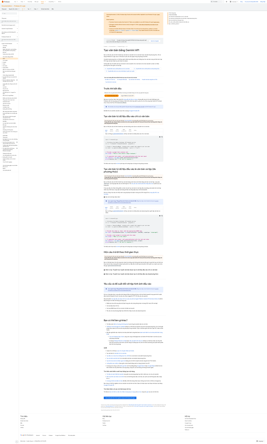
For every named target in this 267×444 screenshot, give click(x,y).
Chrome (44, 435)
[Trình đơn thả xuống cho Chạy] (24, 1)
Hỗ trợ (59, 1)
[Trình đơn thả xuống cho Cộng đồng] (55, 1)
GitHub (22, 427)
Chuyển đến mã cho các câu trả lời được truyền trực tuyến (120, 71)
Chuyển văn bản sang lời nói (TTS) (149, 79)
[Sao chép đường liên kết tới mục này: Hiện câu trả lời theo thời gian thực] (140, 252)
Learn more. (157, 22)
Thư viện (22, 425)
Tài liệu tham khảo (45, 9)
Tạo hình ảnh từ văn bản (110, 82)
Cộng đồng (51, 1)
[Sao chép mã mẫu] (162, 137)
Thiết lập (116, 326)
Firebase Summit (106, 420)
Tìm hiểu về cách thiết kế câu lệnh (115, 374)
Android (38, 435)
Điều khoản (22, 441)
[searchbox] (9, 13)
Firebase (105, 46)
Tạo (15, 1)
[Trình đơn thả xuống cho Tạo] (17, 1)
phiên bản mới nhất (140, 106)
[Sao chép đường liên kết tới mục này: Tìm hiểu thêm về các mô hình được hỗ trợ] (132, 389)
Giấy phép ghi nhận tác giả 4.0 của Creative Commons (140, 404)
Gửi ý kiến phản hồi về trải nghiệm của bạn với (120, 398)
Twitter (104, 423)
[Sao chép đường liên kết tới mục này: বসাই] (108, 348)
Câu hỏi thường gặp (189, 427)
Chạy (22, 1)
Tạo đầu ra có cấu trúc (110, 79)
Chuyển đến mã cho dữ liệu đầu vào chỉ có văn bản (117, 68)
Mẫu (53, 9)
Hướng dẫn (22, 418)
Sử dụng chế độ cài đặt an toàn (115, 381)
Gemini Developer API (112, 95)
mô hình (118, 163)
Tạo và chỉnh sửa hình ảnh (113, 358)
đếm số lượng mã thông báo (121, 324)
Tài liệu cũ (187, 429)
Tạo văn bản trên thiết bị (134, 79)
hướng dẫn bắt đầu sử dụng (130, 99)
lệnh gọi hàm (123, 366)
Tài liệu (42, 1)
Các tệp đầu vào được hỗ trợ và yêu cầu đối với (135, 299)
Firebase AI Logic (19, 6)
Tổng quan (4, 9)
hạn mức (139, 392)
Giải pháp (30, 1)
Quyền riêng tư (30, 441)
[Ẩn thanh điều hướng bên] (16, 441)
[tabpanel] (133, 147)
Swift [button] (106, 130)
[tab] (106, 130)
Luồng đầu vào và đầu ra (113, 363)
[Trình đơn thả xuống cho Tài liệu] (45, 1)
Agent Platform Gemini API (127, 95)
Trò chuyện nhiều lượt (122, 79)
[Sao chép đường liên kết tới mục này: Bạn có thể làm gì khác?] (128, 320)
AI (22, 9)
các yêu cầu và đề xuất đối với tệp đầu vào (142, 183)
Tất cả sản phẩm (71, 435)
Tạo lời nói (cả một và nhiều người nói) (116, 361)
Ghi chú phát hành (189, 425)
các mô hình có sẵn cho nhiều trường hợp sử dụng (122, 392)
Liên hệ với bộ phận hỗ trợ (190, 418)
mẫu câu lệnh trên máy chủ (136, 341)
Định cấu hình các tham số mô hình (115, 376)
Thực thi (116, 336)
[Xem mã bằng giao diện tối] (160, 137)
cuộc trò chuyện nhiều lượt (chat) (125, 351)
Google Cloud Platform (60, 435)
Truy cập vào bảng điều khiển (251, 1)
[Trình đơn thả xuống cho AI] (24, 9)
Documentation (7, 6)
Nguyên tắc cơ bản (13, 9)
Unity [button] (135, 130)
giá (147, 392)
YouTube (104, 425)
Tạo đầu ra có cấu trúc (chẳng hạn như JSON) (118, 356)
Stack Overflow (188, 420)
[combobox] (217, 1)
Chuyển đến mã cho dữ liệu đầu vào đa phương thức (146, 68)
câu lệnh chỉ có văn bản (120, 353)
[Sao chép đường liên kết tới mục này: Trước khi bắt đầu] (122, 89)
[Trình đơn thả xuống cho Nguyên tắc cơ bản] (19, 9)
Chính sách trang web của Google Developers (143, 406)
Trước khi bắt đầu (128, 120)
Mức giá (36, 1)
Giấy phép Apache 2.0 (110, 406)
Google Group (188, 423)
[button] (8, 28)
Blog (241, 1)
